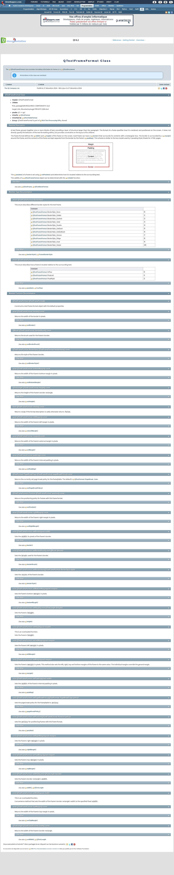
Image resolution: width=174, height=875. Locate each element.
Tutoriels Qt (80, 12)
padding (89, 138)
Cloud (38, 6)
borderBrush (31, 564)
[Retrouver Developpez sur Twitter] (169, 12)
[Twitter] (161, 88)
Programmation (87, 6)
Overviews (140, 40)
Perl (118, 9)
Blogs (61, 2)
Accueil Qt (47, 12)
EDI (78, 6)
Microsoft (55, 6)
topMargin (30, 769)
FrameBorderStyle (45, 254)
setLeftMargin (32, 431)
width (37, 136)
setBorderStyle (32, 363)
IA (43, 6)
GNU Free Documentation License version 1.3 (45, 848)
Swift (137, 9)
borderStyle (31, 254)
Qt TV (114, 12)
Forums (34, 2)
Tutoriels (45, 2)
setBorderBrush (33, 344)
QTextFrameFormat (18, 69)
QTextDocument (69, 69)
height (48, 136)
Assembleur (64, 9)
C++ (75, 9)
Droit (108, 2)
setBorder (30, 325)
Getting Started (129, 40)
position (19, 175)
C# (81, 9)
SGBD (97, 6)
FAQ (54, 2)
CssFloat (39, 288)
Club (116, 2)
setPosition (45, 175)
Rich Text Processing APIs (51, 120)
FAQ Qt (64, 12)
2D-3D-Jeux (53, 9)
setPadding (31, 469)
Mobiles (111, 6)
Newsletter (79, 2)
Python (124, 9)
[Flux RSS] (166, 12)
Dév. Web (70, 6)
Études (100, 2)
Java (63, 6)
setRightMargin (32, 526)
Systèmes (120, 6)
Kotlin (95, 9)
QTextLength (38, 788)
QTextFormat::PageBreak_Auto (86, 479)
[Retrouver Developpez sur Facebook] (172, 12)
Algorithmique (41, 9)
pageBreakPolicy (33, 711)
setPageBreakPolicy (34, 488)
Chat (68, 2)
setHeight (30, 401)
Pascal (112, 9)
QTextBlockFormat (41, 187)
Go (89, 9)
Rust (131, 9)
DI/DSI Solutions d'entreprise (23, 6)
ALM (48, 6)
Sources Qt (98, 12)
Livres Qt (107, 12)
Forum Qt (56, 12)
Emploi (91, 2)
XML (147, 9)
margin (167, 136)
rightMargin (31, 750)
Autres (153, 9)
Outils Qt (89, 12)
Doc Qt (71, 12)
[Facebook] (164, 88)
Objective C (103, 9)
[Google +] (166, 88)
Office (104, 6)
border (95, 136)
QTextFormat (25, 115)
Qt (142, 9)
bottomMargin (32, 602)
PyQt (120, 12)
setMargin (30, 450)
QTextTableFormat (30, 118)
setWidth (30, 839)
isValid (70, 178)
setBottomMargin (33, 382)
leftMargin (30, 654)
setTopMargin (32, 820)
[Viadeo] (159, 88)
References (117, 40)
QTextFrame (27, 187)
